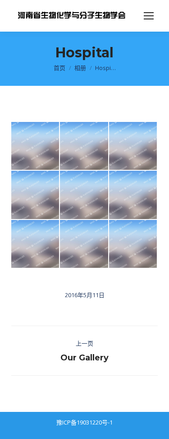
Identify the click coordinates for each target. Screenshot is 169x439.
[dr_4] (84, 244)
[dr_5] (35, 195)
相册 (80, 68)
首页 (59, 68)
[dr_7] (35, 146)
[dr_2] (84, 195)
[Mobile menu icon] (149, 16)
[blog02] (133, 244)
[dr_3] (133, 195)
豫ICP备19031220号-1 (84, 422)
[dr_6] (84, 146)
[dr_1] (35, 244)
